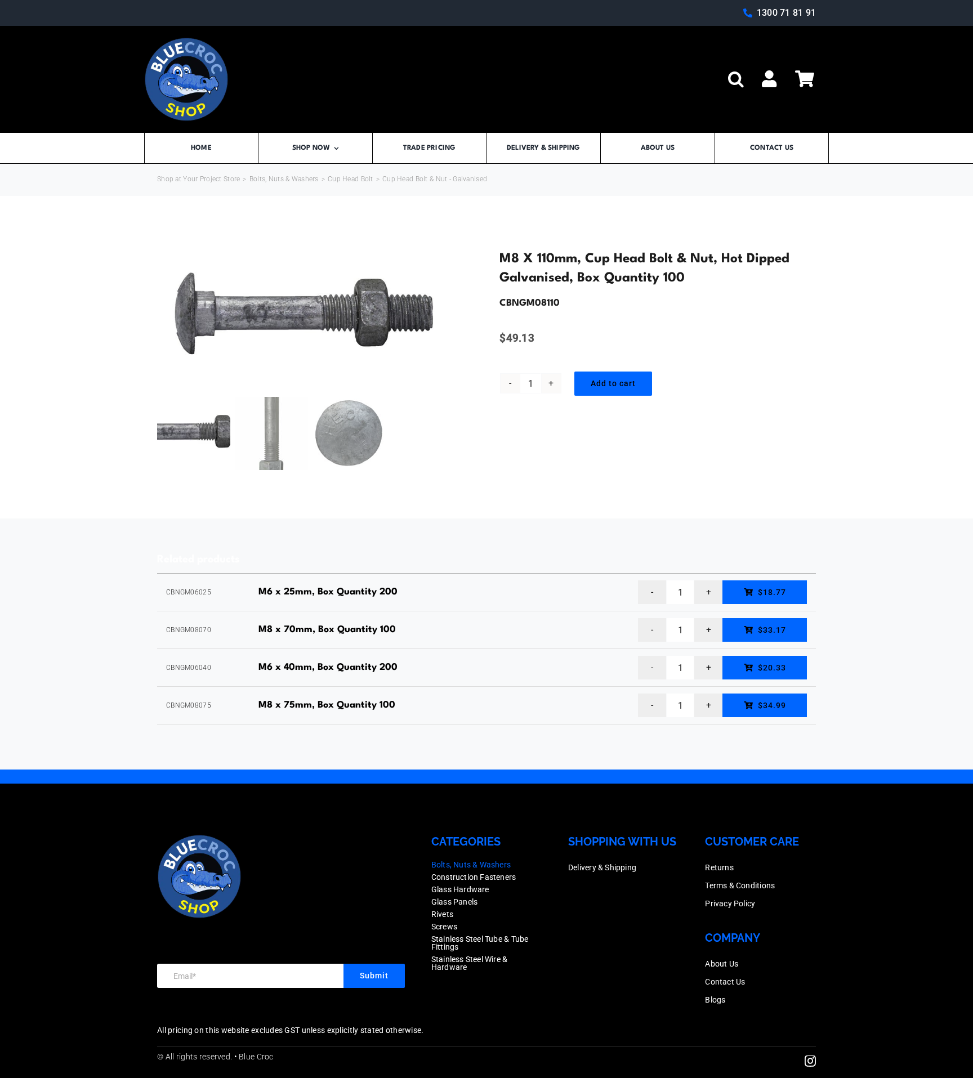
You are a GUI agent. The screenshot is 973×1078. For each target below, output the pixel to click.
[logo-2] (186, 42)
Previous (165, 317)
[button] (736, 79)
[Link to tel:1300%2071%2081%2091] (747, 12)
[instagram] (810, 1061)
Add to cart (613, 383)
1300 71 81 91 (786, 12)
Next (456, 317)
